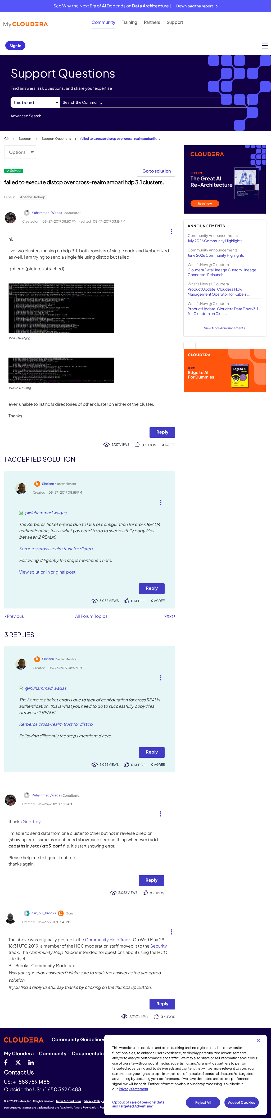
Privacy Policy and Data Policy (103, 1101)
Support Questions (56, 139)
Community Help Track (108, 939)
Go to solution (156, 171)
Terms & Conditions (68, 1101)
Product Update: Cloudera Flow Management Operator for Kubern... (219, 291)
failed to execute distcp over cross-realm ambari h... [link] (120, 139)
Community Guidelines (78, 1039)
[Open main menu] (264, 45)
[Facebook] (6, 1062)
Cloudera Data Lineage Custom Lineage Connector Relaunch (222, 272)
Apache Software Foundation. (79, 1107)
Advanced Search (26, 115)
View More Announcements (224, 328)
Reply (162, 432)
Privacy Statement (133, 1089)
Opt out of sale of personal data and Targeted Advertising (138, 1104)
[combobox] (154, 102)
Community (103, 22)
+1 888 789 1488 (31, 1081)
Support (175, 22)
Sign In (15, 45)
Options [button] (17, 152)
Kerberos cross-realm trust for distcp (56, 548)
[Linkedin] (31, 1062)
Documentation (90, 1053)
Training (129, 22)
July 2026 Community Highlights (215, 240)
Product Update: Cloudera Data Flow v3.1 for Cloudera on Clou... (223, 311)
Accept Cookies (241, 1102)
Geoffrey (31, 821)
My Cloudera (19, 1053)
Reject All (202, 1102)
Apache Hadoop (32, 197)
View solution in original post (47, 572)
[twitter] (18, 1062)
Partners (152, 22)
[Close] (258, 1040)
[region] (185, 1075)
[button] (169, 230)
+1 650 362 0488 (61, 1089)
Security (158, 946)
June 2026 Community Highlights (216, 255)
